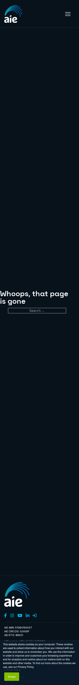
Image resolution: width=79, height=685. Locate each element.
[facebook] (5, 616)
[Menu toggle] (68, 14)
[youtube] (19, 616)
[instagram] (12, 616)
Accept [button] (12, 676)
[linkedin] (27, 616)
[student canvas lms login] (34, 616)
